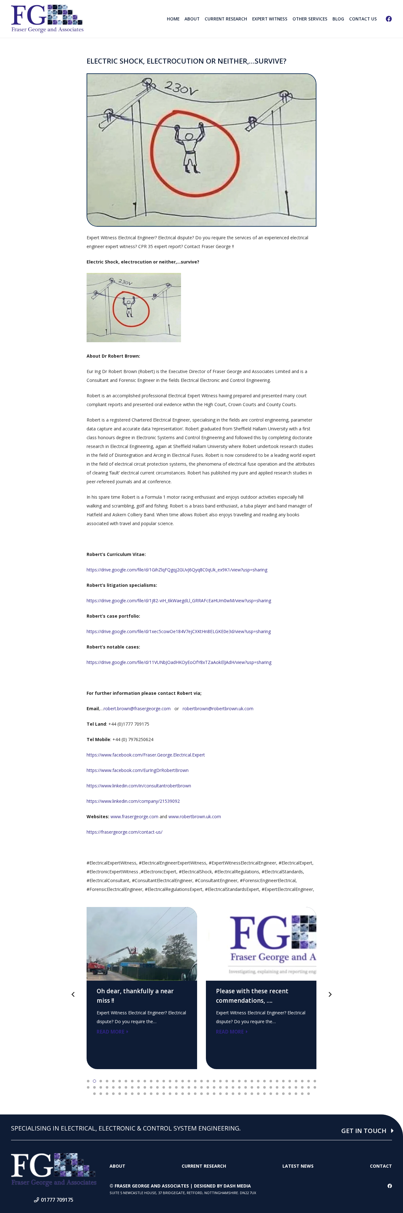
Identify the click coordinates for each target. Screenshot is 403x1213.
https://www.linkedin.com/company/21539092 (133, 801)
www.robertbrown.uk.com (194, 816)
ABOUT (117, 1166)
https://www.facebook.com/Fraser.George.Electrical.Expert (146, 755)
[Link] (47, 19)
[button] (88, 1081)
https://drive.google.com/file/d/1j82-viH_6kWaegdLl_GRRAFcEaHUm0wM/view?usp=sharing (179, 601)
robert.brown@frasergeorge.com (137, 708)
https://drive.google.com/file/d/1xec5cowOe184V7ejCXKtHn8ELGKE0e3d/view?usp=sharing (179, 631)
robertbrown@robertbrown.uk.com (218, 708)
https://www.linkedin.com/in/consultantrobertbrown (139, 786)
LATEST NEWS (298, 1166)
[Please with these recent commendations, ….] (261, 988)
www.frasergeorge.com (134, 816)
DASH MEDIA (237, 1186)
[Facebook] (389, 19)
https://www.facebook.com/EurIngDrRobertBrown (138, 770)
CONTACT (381, 1166)
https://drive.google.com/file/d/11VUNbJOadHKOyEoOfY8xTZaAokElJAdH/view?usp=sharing (179, 662)
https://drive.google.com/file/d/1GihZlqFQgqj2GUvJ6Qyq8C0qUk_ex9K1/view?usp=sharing (177, 570)
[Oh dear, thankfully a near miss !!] (142, 988)
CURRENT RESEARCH (204, 1166)
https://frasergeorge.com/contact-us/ (124, 832)
